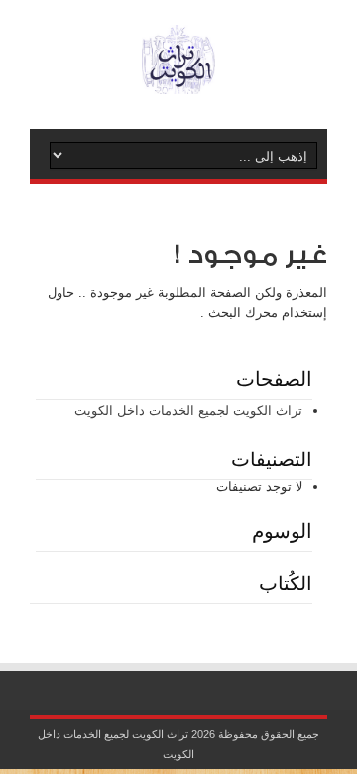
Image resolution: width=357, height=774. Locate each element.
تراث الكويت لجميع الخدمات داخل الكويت (188, 410)
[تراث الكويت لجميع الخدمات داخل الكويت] (178, 79)
